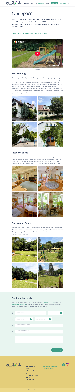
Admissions (26, 3)
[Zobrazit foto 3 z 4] (24, 134)
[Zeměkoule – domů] (13, 3)
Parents (64, 3)
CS (68, 3)
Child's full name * (21, 312)
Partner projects (42, 390)
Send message (57, 350)
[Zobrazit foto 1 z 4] (24, 108)
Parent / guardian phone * (23, 330)
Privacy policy (32, 390)
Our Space (41, 3)
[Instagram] (67, 364)
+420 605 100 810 (48, 302)
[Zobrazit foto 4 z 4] (50, 134)
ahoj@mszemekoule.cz (19, 304)
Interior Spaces (28, 33)
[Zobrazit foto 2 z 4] (50, 108)
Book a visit (54, 3)
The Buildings (16, 33)
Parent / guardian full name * (23, 324)
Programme (34, 3)
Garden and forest (40, 33)
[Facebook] (63, 364)
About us (47, 3)
